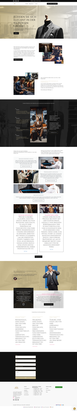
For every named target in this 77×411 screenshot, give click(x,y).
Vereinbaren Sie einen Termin (26, 166)
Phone (16, 362)
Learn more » (18, 344)
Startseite (26, 3)
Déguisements (31, 3)
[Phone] (74, 408)
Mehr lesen (25, 251)
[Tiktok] (17, 399)
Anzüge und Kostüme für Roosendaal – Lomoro (20, 317)
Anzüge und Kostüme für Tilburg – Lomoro (55, 317)
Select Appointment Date (19, 366)
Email (16, 358)
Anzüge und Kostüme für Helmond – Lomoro (37, 317)
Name (16, 355)
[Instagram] (14, 399)
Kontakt (36, 3)
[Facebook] (13, 399)
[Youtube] (18, 399)
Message (16, 370)
